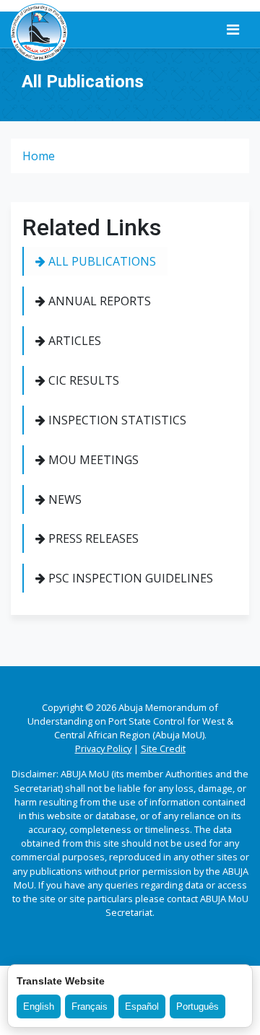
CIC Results (82, 380)
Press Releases (92, 538)
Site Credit (163, 748)
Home (38, 156)
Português (197, 1006)
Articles (73, 341)
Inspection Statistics (116, 420)
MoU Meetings (92, 460)
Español (142, 1006)
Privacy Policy (103, 748)
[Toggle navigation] (232, 29)
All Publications (101, 261)
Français (90, 1006)
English (38, 1006)
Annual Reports (98, 301)
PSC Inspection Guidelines (129, 578)
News (64, 499)
